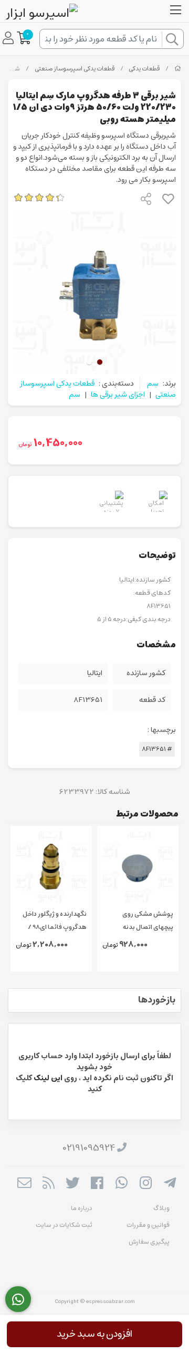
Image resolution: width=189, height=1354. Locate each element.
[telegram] (169, 1184)
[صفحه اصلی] (177, 69)
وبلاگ (161, 1208)
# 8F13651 (157, 748)
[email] (24, 1184)
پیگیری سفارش (149, 1241)
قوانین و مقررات (148, 1225)
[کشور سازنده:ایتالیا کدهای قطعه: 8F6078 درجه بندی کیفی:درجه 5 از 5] (51, 866)
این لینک (48, 1078)
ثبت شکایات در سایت (64, 1225)
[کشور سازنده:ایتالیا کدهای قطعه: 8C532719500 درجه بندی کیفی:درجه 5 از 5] (137, 866)
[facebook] (97, 1184)
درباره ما (81, 1208)
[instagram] (145, 1184)
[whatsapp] (121, 1184)
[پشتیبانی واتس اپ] (18, 1299)
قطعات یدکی (144, 69)
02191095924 (89, 1148)
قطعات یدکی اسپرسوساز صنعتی (74, 69)
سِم (153, 383)
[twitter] (72, 1184)
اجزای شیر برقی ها (118, 394)
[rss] (48, 1184)
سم (74, 394)
